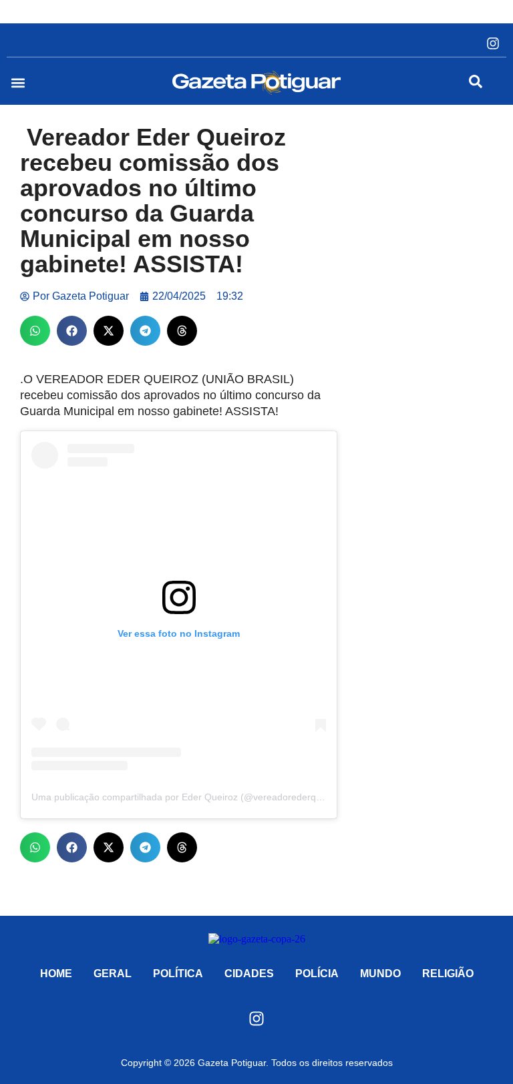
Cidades (249, 973)
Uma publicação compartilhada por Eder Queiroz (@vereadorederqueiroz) (188, 797)
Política (178, 973)
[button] (18, 83)
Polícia (317, 973)
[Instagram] (493, 43)
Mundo (380, 973)
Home (56, 973)
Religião (448, 973)
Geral (113, 973)
